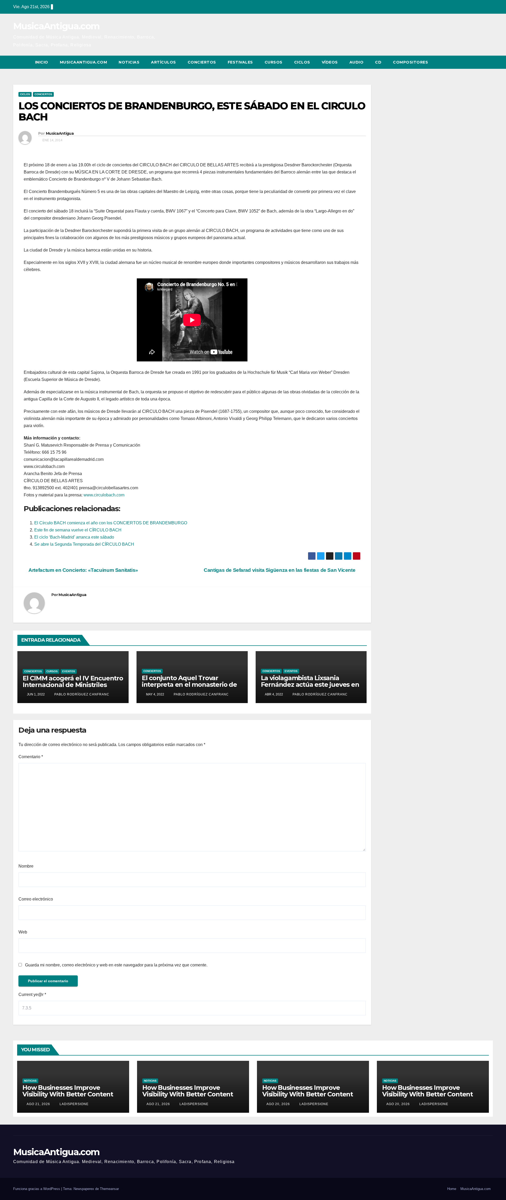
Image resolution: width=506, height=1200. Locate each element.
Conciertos (202, 62)
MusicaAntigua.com (56, 26)
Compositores (410, 62)
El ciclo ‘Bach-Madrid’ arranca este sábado (74, 537)
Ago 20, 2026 (278, 1104)
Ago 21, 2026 (38, 1104)
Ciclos (302, 62)
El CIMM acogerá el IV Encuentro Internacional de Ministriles (73, 681)
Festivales (240, 62)
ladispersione (74, 1104)
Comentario (30, 756)
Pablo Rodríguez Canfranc (81, 694)
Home (451, 1189)
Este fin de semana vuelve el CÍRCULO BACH (77, 530)
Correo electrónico (35, 899)
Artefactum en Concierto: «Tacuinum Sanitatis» (83, 570)
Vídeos (330, 62)
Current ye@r (32, 994)
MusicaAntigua (60, 133)
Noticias (129, 62)
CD (378, 62)
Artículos (163, 62)
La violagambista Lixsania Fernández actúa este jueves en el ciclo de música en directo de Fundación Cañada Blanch (310, 687)
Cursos (274, 62)
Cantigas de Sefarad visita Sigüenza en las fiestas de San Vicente (280, 570)
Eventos (68, 671)
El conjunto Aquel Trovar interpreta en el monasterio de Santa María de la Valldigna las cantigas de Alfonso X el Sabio (189, 687)
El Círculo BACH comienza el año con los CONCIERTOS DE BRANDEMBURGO (110, 523)
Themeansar (109, 1189)
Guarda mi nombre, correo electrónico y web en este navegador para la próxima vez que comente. (116, 965)
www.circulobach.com (104, 495)
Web (22, 932)
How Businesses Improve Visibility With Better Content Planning (67, 1094)
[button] (479, 62)
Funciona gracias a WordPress (37, 1189)
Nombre (25, 866)
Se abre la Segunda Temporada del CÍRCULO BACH (84, 544)
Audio (356, 62)
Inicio (41, 62)
